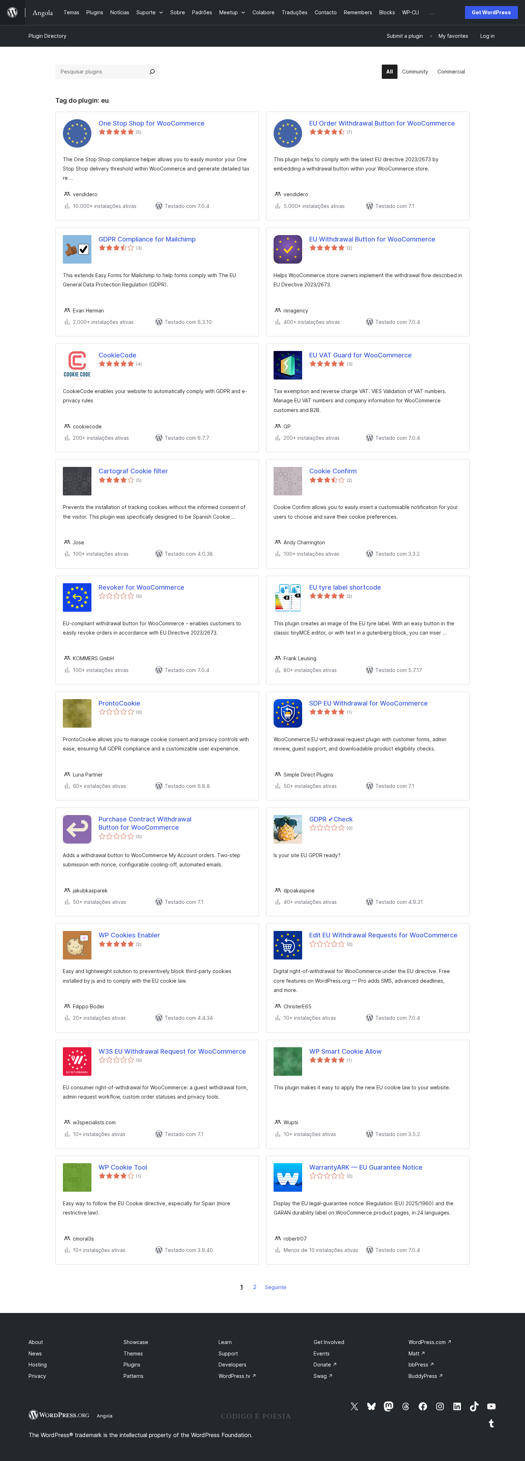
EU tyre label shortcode (345, 587)
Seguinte (275, 1287)
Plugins (132, 1364)
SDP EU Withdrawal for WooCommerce (368, 703)
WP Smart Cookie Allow (345, 1051)
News (35, 1353)
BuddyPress (426, 1376)
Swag (323, 1376)
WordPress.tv (237, 1376)
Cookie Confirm (333, 471)
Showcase (136, 1342)
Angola (104, 1416)
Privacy (37, 1376)
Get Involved (329, 1342)
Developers (232, 1364)
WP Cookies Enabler (129, 935)
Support (228, 1353)
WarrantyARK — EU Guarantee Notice (365, 1167)
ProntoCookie (119, 703)
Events (322, 1353)
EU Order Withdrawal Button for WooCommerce (382, 123)
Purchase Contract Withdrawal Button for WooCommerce (145, 823)
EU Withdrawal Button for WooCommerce (372, 239)
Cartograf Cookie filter (133, 471)
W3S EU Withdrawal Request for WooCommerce (172, 1051)
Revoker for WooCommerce (141, 587)
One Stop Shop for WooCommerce (152, 123)
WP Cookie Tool (123, 1167)
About (36, 1342)
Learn (225, 1342)
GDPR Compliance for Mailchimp (147, 239)
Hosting (38, 1364)
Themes (133, 1353)
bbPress (421, 1364)
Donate (325, 1364)
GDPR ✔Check (331, 819)
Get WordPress (491, 12)
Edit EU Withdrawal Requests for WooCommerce (383, 935)
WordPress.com (430, 1342)
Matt (417, 1353)
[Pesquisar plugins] (152, 72)
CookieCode (117, 355)
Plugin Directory (47, 36)
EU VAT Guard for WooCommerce (360, 355)
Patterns (134, 1376)
